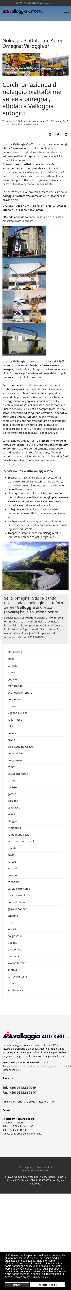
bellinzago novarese (20, 746)
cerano (12, 780)
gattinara (13, 956)
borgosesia (15, 936)
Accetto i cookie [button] (47, 1284)
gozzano (13, 801)
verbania (13, 868)
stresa (11, 922)
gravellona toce (17, 909)
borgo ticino (15, 753)
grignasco (14, 807)
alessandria (15, 652)
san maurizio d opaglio (22, 841)
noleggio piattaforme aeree (20, 196)
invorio (12, 814)
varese (12, 861)
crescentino (15, 949)
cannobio (13, 882)
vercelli (12, 929)
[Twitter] (58, 134)
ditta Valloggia (15, 144)
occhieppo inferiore (20, 692)
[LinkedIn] (66, 134)
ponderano (15, 699)
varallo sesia (15, 990)
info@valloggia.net (44, 3)
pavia (11, 855)
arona (11, 740)
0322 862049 (25, 3)
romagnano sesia (18, 834)
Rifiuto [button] (17, 1284)
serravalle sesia (17, 976)
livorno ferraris (17, 963)
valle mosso (15, 719)
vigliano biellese (17, 713)
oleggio (12, 821)
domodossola (16, 902)
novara (12, 733)
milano (12, 726)
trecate (12, 848)
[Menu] (66, 11)
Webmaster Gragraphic (35, 1170)
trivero (12, 706)
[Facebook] (50, 134)
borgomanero (16, 760)
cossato (12, 672)
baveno (12, 875)
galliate (12, 787)
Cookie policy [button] (22, 1277)
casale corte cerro (19, 888)
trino (11, 983)
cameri (12, 767)
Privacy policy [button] (40, 1277)
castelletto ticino (18, 774)
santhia (12, 970)
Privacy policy (44, 1167)
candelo (13, 665)
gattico (12, 794)
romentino (14, 828)
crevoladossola (17, 895)
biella (11, 659)
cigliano (12, 943)
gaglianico (14, 679)
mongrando (15, 686)
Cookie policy (26, 1167)
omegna (13, 915)
